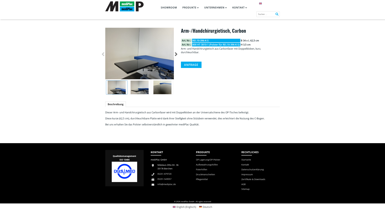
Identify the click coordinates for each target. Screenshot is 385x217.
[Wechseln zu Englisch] (260, 3)
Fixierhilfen (201, 169)
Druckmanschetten (205, 174)
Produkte (189, 7)
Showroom (169, 7)
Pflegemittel (202, 179)
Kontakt (238, 7)
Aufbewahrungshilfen (207, 164)
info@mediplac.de (166, 184)
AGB (243, 184)
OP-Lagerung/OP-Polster (208, 159)
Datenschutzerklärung (252, 169)
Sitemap (245, 189)
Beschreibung (115, 104)
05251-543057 (164, 179)
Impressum (247, 174)
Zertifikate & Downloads (253, 179)
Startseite (246, 159)
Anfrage (191, 65)
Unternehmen (214, 7)
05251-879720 (164, 173)
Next (176, 54)
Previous (103, 54)
